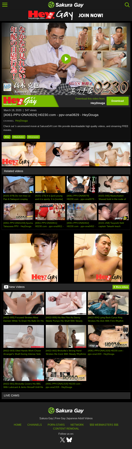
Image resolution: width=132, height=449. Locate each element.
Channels (34, 424)
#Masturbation (18, 137)
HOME (18, 424)
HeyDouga (21, 120)
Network (77, 424)
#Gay (7, 137)
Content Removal (66, 428)
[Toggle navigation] (5, 5)
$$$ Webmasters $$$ (104, 424)
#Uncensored (33, 137)
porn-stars (56, 424)
